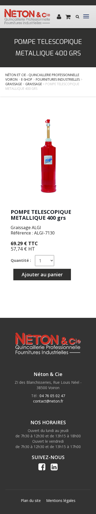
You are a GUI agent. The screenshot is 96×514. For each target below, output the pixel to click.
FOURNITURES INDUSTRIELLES (58, 79)
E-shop (26, 79)
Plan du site (31, 500)
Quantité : (21, 260)
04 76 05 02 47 (52, 395)
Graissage (33, 84)
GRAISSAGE (13, 84)
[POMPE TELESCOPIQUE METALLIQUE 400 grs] (48, 155)
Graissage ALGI (26, 227)
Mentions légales (60, 500)
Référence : (22, 233)
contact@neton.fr (48, 401)
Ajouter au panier (42, 274)
